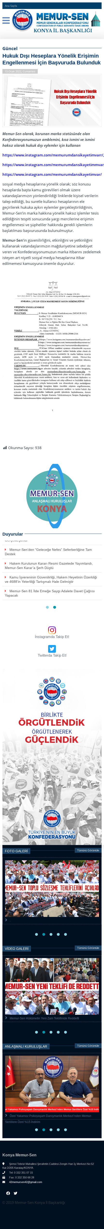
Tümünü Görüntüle (88, 850)
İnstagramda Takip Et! (52, 637)
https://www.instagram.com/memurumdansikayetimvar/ (52, 174)
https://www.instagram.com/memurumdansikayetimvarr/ (52, 155)
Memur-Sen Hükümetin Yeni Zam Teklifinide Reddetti (44, 1018)
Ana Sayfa (11, 5)
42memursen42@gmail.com (25, 1182)
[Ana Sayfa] (52, 21)
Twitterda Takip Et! (52, 655)
